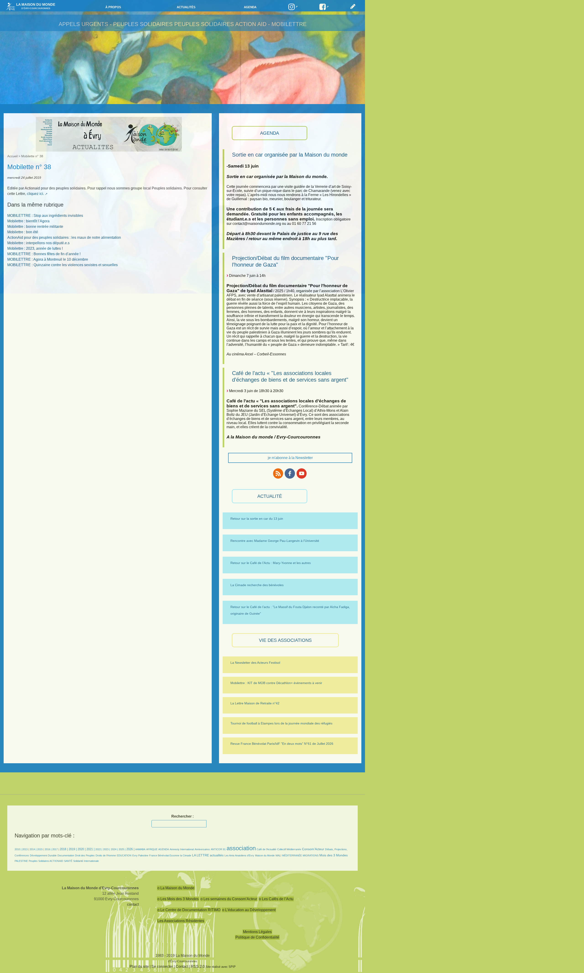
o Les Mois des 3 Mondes (178, 899)
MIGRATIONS (310, 855)
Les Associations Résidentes (180, 921)
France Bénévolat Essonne (164, 855)
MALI (278, 855)
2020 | (82, 849)
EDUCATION (124, 855)
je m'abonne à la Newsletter (290, 458)
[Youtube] (302, 473)
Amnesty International (182, 849)
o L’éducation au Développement (249, 910)
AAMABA (140, 849)
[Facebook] (290, 473)
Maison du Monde (265, 855)
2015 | (41, 849)
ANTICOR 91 (218, 849)
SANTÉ (68, 861)
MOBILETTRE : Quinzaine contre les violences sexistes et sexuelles (62, 265)
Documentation (65, 855)
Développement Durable (43, 855)
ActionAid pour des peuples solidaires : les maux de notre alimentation (64, 237)
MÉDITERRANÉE (292, 855)
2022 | (98, 849)
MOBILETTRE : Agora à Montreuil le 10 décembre (47, 259)
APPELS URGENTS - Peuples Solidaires (116, 24)
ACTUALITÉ (269, 496)
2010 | (18, 849)
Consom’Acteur (313, 849)
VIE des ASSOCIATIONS (285, 640)
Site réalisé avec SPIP (221, 966)
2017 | (56, 849)
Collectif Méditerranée (289, 849)
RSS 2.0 (198, 966)
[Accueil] (9, 6)
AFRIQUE (151, 849)
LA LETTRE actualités (208, 855)
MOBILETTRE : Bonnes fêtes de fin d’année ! (44, 254)
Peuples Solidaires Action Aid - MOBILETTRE (240, 24)
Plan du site (139, 966)
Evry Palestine (140, 855)
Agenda (250, 7)
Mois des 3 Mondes (333, 855)
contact (133, 904)
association (241, 848)
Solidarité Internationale (86, 861)
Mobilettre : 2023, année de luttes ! (35, 248)
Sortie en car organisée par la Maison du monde (289, 155)
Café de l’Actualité (266, 849)
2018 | (64, 849)
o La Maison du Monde (175, 888)
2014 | (33, 849)
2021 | (90, 849)
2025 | (122, 849)
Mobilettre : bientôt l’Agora (28, 221)
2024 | (114, 849)
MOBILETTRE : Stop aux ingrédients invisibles (45, 216)
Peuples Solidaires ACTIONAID (46, 861)
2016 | (48, 849)
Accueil (12, 156)
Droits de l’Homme (106, 855)
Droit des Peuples (85, 855)
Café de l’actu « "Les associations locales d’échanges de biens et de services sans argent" (290, 376)
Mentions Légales (257, 932)
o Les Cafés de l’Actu (276, 899)
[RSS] (278, 473)
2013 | (26, 849)
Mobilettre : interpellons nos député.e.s (38, 243)
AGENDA (269, 133)
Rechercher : (182, 816)
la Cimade (185, 855)
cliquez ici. (35, 194)
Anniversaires (202, 849)
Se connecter (162, 966)
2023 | (106, 849)
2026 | (130, 849)
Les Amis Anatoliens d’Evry (239, 855)
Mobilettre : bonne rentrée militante (35, 226)
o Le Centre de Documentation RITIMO (188, 910)
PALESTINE (21, 861)
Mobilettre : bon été (22, 232)
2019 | (73, 849)
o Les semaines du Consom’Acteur (229, 899)
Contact (182, 966)
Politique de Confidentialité (257, 937)
